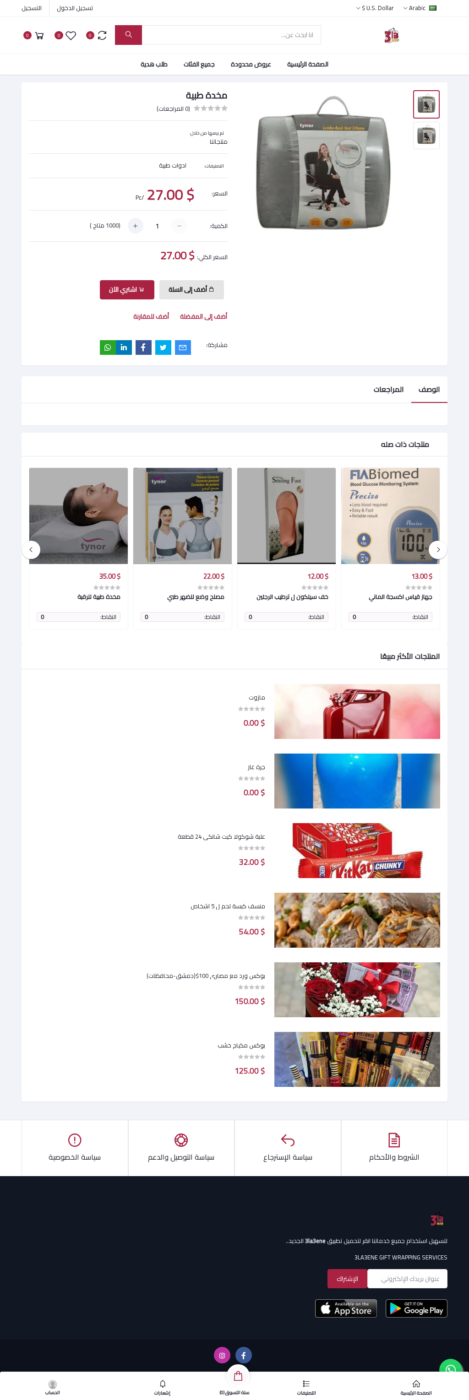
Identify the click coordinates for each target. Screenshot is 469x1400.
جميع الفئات (199, 64)
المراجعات (389, 389)
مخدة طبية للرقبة (98, 596)
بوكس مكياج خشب (241, 1045)
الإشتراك (347, 1279)
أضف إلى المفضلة (203, 316)
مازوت (257, 697)
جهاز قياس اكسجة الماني (400, 596)
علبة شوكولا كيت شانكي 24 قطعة (221, 837)
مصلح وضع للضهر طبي (195, 596)
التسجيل (32, 7)
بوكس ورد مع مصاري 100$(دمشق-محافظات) (206, 976)
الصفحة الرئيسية (307, 64)
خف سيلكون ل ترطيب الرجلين (292, 596)
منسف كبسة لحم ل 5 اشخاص (228, 906)
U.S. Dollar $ (377, 7)
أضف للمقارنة (151, 316)
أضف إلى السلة (188, 289)
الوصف (429, 389)
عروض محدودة (251, 64)
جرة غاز (256, 767)
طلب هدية (154, 64)
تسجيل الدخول (75, 7)
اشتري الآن (123, 289)
